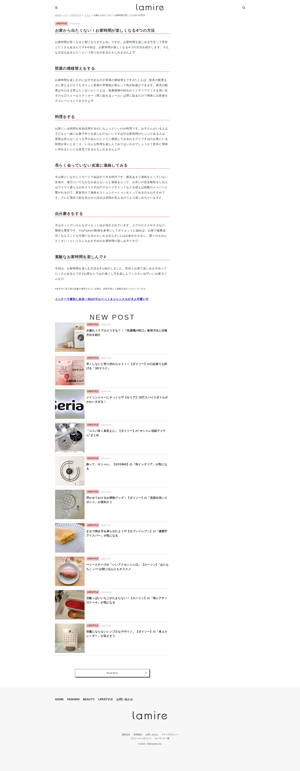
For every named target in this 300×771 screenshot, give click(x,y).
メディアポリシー (169, 734)
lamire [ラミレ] (150, 7)
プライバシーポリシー (141, 738)
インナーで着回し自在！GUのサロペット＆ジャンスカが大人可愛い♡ (102, 299)
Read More (112, 673)
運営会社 (126, 734)
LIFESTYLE (75, 15)
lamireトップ (61, 15)
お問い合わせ (124, 699)
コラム (87, 15)
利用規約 (138, 734)
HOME (59, 699)
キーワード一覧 (162, 738)
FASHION (73, 699)
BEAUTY (89, 699)
